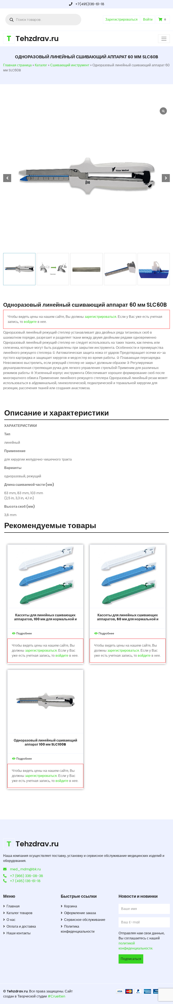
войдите (30, 321)
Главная (13, 906)
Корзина (70, 906)
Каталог (41, 65)
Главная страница (17, 65)
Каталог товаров (19, 913)
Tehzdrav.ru (17, 991)
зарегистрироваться (100, 316)
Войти (148, 19)
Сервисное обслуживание (84, 919)
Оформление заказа (80, 913)
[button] (166, 178)
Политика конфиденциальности (78, 929)
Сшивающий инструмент (69, 65)
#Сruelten (56, 996)
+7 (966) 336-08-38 (26, 876)
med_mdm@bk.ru (25, 869)
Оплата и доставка (21, 926)
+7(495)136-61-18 (89, 4)
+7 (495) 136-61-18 (25, 881)
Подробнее (24, 633)
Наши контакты (19, 933)
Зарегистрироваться (121, 19)
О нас (11, 919)
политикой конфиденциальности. (136, 946)
